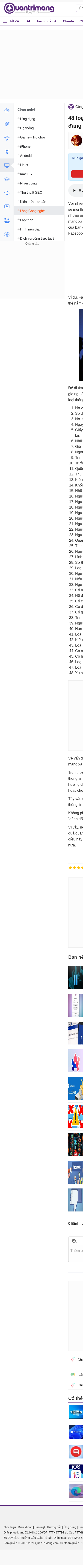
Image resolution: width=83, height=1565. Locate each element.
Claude (68, 21)
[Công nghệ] (7, 165)
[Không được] (70, 868)
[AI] (7, 110)
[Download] (7, 193)
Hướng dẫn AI (46, 21)
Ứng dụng (70, 1527)
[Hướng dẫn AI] (7, 138)
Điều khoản (25, 1527)
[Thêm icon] (74, 1241)
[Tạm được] (74, 868)
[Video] (7, 207)
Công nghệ (26, 109)
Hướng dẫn (54, 1527)
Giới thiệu (10, 1527)
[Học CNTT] (7, 179)
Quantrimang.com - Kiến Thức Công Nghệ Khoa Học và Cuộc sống (31, 8)
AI (28, 21)
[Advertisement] (32, 275)
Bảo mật (40, 1527)
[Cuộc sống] (7, 220)
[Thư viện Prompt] (7, 124)
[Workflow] (7, 151)
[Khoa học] (7, 234)
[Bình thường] (79, 868)
